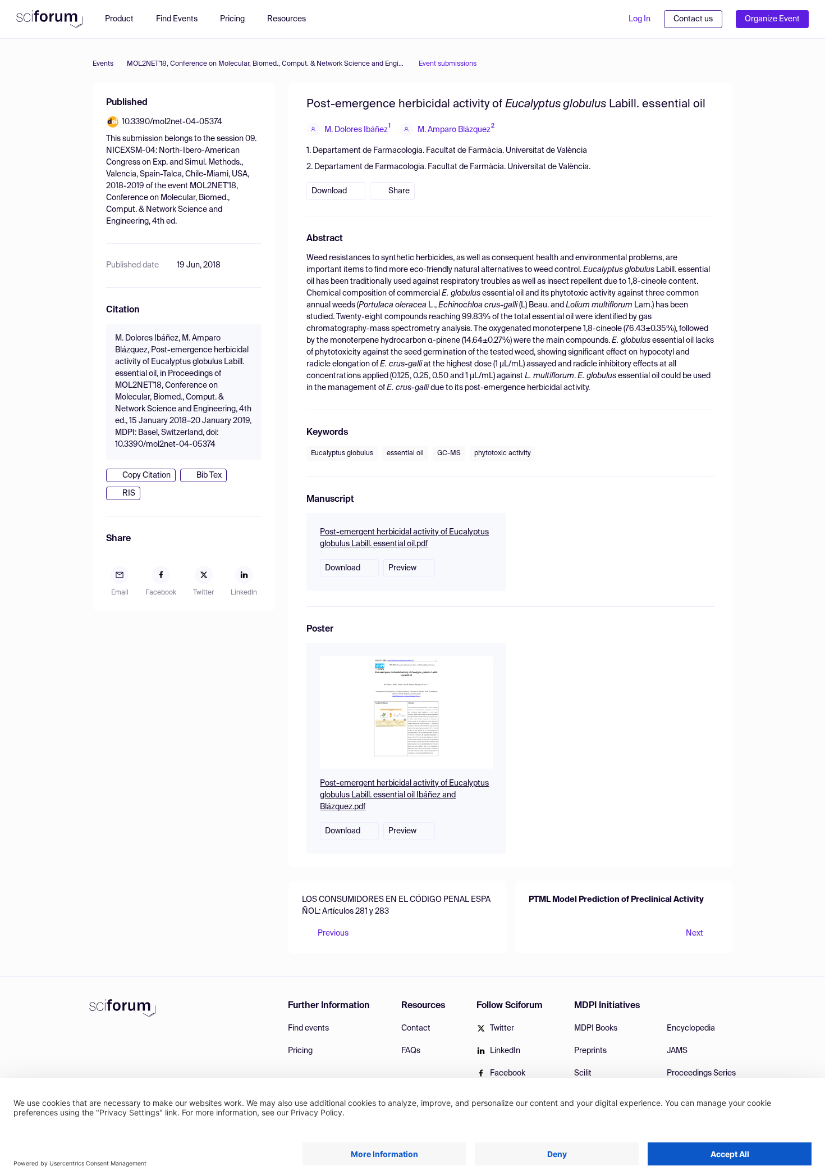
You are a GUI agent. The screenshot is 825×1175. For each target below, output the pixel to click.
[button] (292, 19)
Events (103, 64)
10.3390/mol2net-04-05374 (172, 122)
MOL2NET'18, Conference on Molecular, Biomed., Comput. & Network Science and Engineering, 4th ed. (266, 64)
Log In (639, 19)
